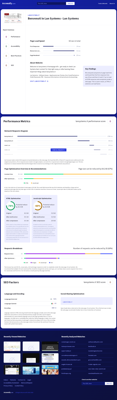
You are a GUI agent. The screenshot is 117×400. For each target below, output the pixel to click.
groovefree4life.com (95, 360)
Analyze (70, 3)
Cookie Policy (19, 386)
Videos (6, 380)
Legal (29, 380)
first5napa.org (66, 373)
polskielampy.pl (66, 369)
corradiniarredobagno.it (69, 355)
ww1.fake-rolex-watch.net (96, 369)
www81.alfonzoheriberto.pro (70, 360)
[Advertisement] (71, 31)
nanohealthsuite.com (95, 373)
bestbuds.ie (92, 346)
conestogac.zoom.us (68, 342)
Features (13, 380)
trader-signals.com (94, 364)
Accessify (8, 3)
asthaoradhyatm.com (95, 342)
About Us (112, 3)
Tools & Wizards (102, 3)
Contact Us (21, 380)
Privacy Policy (8, 386)
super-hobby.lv (66, 351)
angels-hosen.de (66, 364)
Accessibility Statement (11, 383)
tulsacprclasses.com (68, 346)
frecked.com (92, 355)
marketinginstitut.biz (95, 351)
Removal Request (26, 383)
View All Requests (58, 150)
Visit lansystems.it (38, 81)
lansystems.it (34, 15)
